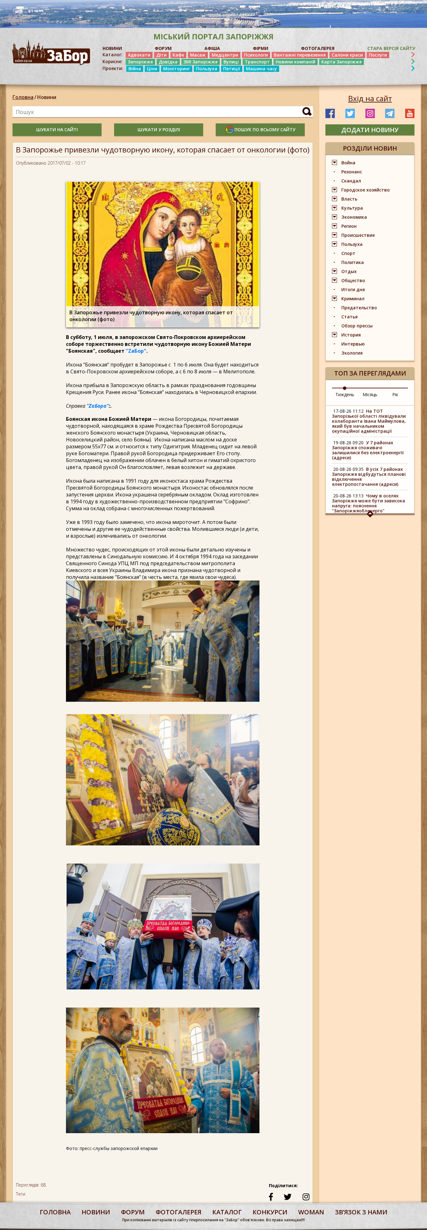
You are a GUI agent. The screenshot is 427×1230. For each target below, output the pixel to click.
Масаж (198, 55)
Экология (352, 353)
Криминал (352, 298)
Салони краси (347, 55)
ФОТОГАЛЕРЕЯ (317, 48)
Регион (349, 226)
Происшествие (358, 235)
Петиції (231, 69)
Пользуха (206, 69)
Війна (134, 69)
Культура (352, 208)
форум (133, 1212)
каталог (227, 1212)
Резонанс (351, 172)
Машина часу (261, 69)
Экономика (354, 217)
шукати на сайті (57, 129)
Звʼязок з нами (361, 1212)
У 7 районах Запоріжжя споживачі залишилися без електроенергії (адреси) (368, 450)
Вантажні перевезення (300, 55)
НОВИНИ (112, 48)
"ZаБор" (136, 350)
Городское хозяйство (365, 190)
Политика (352, 262)
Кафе (178, 55)
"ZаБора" (98, 405)
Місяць (370, 394)
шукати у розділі (159, 129)
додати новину (370, 130)
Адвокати (139, 55)
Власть (349, 199)
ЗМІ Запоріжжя (200, 62)
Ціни (152, 69)
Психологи (256, 55)
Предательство (359, 308)
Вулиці (231, 62)
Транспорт (257, 62)
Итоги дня (353, 289)
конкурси (270, 1212)
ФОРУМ (163, 48)
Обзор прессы (357, 326)
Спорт (348, 253)
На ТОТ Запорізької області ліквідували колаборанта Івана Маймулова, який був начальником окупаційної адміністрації (369, 421)
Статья (349, 317)
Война (348, 163)
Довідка (168, 62)
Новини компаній (295, 62)
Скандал (351, 181)
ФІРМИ (260, 48)
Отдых (349, 271)
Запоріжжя (140, 62)
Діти (161, 55)
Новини (46, 97)
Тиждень (344, 394)
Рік (395, 394)
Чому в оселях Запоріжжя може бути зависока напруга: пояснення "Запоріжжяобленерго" (368, 503)
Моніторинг (176, 69)
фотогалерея (178, 1212)
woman (311, 1212)
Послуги (378, 55)
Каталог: (113, 54)
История (351, 335)
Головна (23, 97)
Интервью (353, 344)
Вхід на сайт (370, 98)
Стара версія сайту (391, 48)
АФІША (212, 48)
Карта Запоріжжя (341, 62)
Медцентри (225, 55)
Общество (353, 280)
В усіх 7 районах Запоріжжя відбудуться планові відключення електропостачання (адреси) (369, 476)
